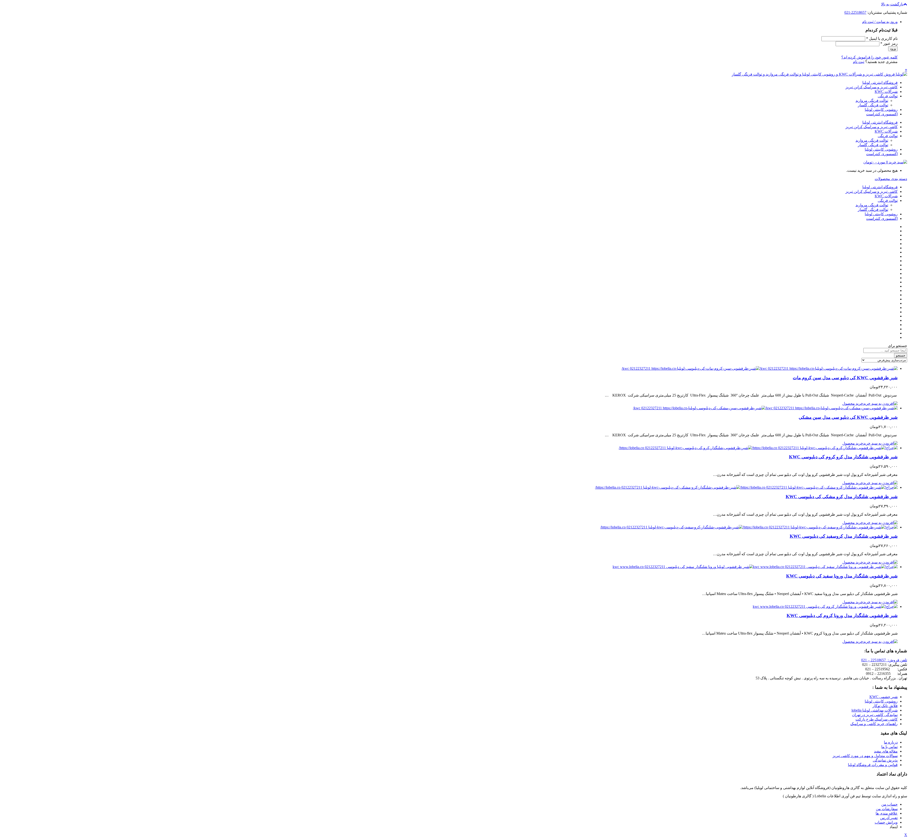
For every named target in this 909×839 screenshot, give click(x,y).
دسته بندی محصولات (891, 179)
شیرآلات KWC (886, 92)
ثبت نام (858, 62)
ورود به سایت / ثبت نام (880, 22)
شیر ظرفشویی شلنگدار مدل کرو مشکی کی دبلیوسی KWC (842, 496)
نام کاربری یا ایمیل (882, 38)
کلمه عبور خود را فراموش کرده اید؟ (869, 57)
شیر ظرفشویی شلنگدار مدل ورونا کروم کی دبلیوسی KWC (842, 615)
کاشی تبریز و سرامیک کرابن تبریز (872, 87)
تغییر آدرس (889, 818)
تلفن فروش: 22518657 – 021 (884, 660)
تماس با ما (889, 747)
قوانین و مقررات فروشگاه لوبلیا (873, 765)
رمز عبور (889, 43)
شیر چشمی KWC (883, 697)
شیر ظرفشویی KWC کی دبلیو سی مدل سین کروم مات (845, 377)
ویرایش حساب (886, 822)
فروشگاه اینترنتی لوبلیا (880, 83)
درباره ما (891, 742)
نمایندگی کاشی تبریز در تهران (875, 715)
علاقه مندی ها (887, 813)
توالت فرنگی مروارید (872, 101)
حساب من (889, 804)
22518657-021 (855, 12)
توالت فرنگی (888, 96)
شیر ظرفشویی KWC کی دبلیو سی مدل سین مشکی (848, 417)
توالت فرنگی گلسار (873, 105)
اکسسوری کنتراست (882, 114)
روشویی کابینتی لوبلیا (881, 110)
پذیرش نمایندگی (885, 760)
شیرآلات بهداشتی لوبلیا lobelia (874, 710)
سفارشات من (887, 809)
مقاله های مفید (886, 751)
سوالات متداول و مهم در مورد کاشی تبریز (865, 756)
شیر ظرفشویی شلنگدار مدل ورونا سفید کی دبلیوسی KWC (842, 575)
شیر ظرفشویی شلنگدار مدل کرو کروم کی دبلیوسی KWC (843, 456)
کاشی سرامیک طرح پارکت (877, 719)
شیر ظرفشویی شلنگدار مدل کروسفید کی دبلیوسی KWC (844, 536)
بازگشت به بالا (892, 4)
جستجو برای (897, 346)
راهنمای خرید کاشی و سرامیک (874, 724)
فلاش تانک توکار (885, 706)
